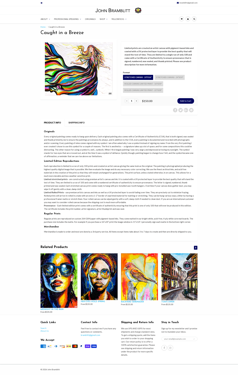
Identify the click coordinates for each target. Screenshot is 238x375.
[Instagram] (170, 348)
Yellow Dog (117, 19)
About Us (44, 331)
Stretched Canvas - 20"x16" (138, 77)
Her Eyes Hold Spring (93, 302)
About (44, 19)
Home (43, 27)
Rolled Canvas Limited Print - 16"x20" (143, 84)
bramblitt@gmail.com (189, 3)
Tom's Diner (167, 302)
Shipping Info (76, 122)
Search (43, 328)
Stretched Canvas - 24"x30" (169, 77)
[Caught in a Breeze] (78, 68)
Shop (102, 19)
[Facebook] (164, 348)
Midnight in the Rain (51, 309)
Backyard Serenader (132, 302)
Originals (90, 19)
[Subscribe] (194, 339)
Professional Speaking (66, 19)
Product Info (52, 122)
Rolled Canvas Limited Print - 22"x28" (143, 90)
